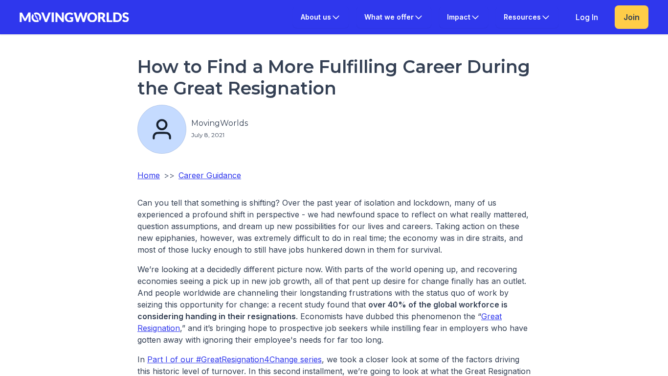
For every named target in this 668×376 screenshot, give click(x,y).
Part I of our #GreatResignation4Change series (234, 359)
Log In (587, 17)
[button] (321, 17)
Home (148, 175)
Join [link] (631, 17)
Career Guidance (209, 175)
